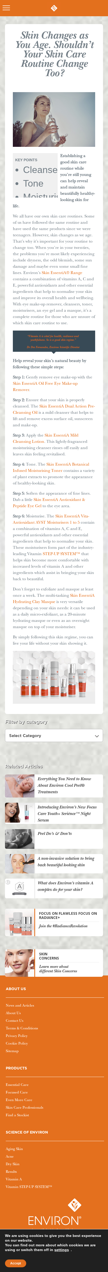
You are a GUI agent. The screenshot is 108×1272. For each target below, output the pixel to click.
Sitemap (12, 1051)
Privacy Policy (17, 1036)
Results (11, 1172)
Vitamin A (14, 1179)
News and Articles (20, 1006)
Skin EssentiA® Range (62, 273)
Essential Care (17, 1085)
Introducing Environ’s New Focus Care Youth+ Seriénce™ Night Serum (66, 814)
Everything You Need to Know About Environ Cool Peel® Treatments (64, 786)
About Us (13, 1013)
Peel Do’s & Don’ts (54, 834)
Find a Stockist (17, 1115)
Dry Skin (12, 1164)
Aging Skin (14, 1149)
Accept (15, 1263)
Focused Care (17, 1093)
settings (61, 1250)
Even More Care (19, 1100)
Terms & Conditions (22, 1028)
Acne (10, 1157)
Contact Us (14, 1021)
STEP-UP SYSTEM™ (61, 554)
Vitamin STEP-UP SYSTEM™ (29, 1187)
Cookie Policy (17, 1044)
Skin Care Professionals (24, 1108)
